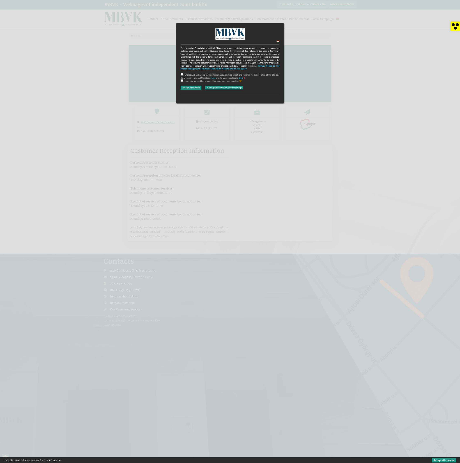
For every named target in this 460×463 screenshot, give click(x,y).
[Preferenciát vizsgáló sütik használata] (241, 81)
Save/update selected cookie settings (224, 88)
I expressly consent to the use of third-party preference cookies (211, 81)
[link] (455, 26)
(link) (213, 78)
